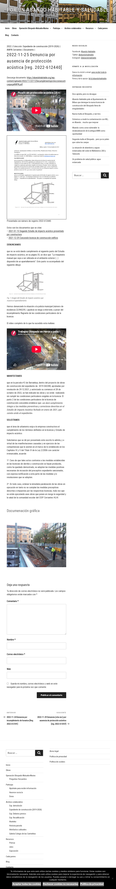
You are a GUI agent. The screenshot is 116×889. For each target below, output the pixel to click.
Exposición (13, 851)
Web (9, 669)
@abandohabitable (86, 55)
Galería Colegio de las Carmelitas (22, 834)
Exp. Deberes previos (17, 814)
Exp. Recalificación (16, 818)
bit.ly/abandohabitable (98, 78)
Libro (11, 847)
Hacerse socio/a (16, 792)
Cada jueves (103, 28)
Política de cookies (57, 762)
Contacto (15, 35)
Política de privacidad (58, 756)
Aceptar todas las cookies (26, 884)
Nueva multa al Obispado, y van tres (86, 114)
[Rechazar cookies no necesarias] (112, 878)
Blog (7, 35)
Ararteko (12, 821)
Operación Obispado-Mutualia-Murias (34, 28)
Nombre (11, 639)
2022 (9, 46)
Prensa (12, 843)
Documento (28, 49)
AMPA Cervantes (14, 49)
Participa (56, 28)
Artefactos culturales (17, 829)
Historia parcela (15, 826)
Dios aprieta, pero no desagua (84, 94)
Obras (14, 28)
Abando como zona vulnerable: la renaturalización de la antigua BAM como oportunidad (88, 131)
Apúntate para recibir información (22, 788)
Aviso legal (54, 751)
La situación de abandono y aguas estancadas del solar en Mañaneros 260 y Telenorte (89, 151)
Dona (11, 796)
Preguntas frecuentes (18, 779)
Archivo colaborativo (73, 28)
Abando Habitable (88, 51)
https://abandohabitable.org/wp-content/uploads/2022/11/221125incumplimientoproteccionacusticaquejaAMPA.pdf (36, 81)
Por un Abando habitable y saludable (58, 10)
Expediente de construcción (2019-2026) (41, 46)
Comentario (13, 601)
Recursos (90, 28)
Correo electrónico (16, 654)
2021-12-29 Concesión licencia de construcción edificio (33, 238)
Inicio (7, 28)
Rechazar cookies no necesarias (60, 884)
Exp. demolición (15, 806)
